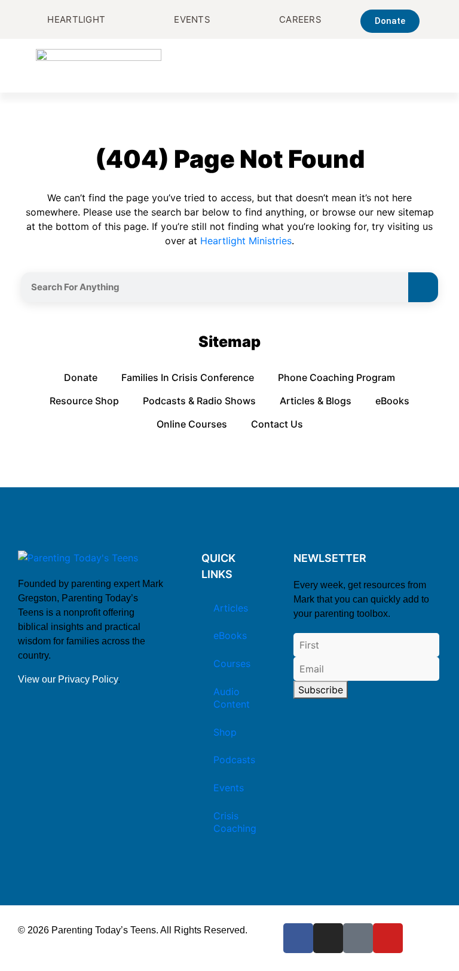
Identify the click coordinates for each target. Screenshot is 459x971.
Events (228, 788)
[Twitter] (358, 938)
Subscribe (320, 690)
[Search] (423, 287)
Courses (231, 663)
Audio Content (231, 698)
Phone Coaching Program (336, 377)
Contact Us (277, 424)
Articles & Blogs (315, 401)
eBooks (392, 401)
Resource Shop (84, 401)
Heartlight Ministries (246, 241)
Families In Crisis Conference (187, 377)
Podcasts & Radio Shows (199, 401)
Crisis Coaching (234, 822)
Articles (230, 608)
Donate (80, 377)
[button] (415, 66)
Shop (225, 732)
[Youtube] (388, 938)
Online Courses (192, 424)
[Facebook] (298, 938)
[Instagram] (328, 938)
